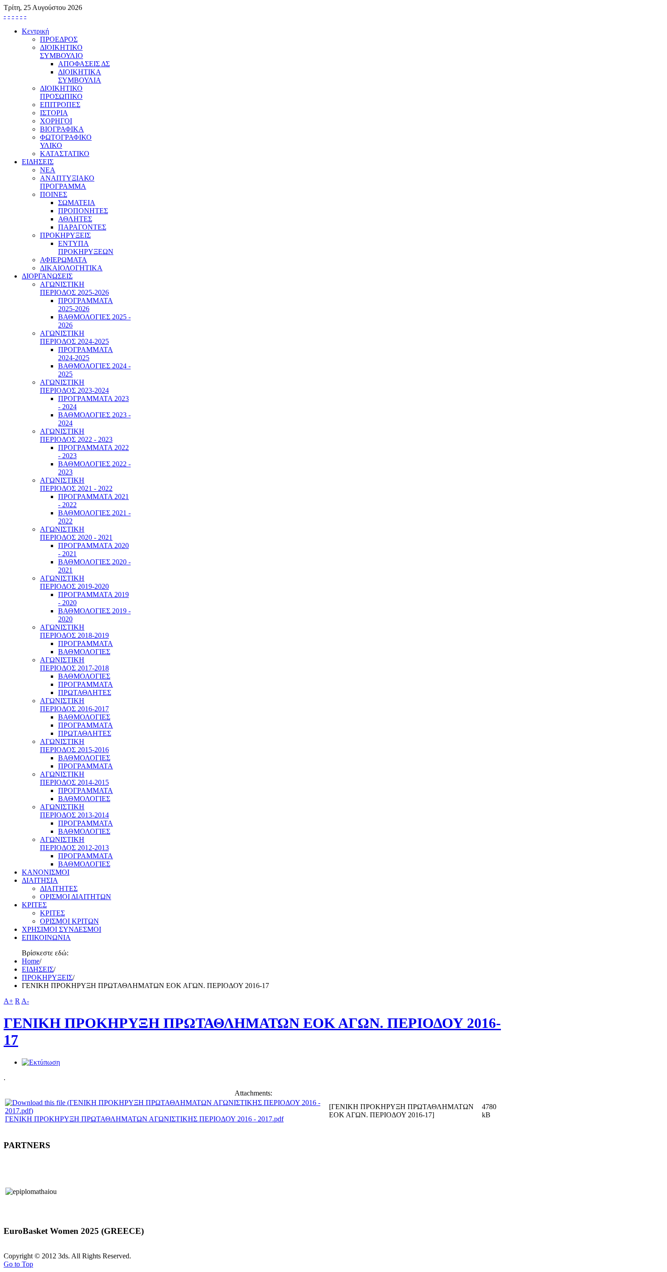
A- (25, 1001)
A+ (8, 1001)
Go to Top (18, 1264)
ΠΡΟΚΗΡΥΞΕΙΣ (47, 977)
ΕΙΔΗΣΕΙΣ (38, 969)
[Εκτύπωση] (41, 1062)
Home (30, 961)
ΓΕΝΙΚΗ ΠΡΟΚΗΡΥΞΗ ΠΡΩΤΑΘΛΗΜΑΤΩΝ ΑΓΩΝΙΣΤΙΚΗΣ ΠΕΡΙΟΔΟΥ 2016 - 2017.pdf (144, 1119)
